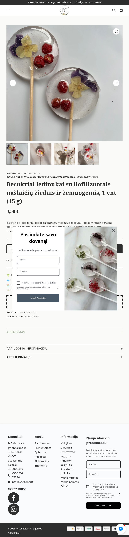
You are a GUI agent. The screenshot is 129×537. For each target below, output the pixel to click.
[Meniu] (7, 10)
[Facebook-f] (13, 498)
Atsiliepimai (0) (19, 357)
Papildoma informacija (26, 348)
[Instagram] (13, 509)
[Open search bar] (113, 10)
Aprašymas (15, 332)
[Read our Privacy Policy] (119, 494)
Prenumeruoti (103, 505)
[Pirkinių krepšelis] (120, 10)
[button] (121, 529)
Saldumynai (31, 316)
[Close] (113, 230)
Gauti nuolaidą (38, 298)
